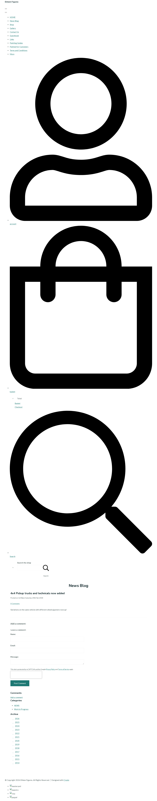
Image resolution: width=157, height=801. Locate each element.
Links (12, 39)
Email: (12, 645)
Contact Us (14, 32)
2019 (17, 744)
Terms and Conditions (18, 50)
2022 (17, 733)
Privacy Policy (50, 669)
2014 (17, 763)
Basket (17, 403)
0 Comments (15, 604)
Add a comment (16, 697)
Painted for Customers (19, 47)
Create (66, 780)
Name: (13, 634)
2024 (17, 726)
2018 (17, 748)
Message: (14, 657)
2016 (17, 755)
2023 (17, 730)
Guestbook (14, 36)
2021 (17, 737)
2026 (17, 718)
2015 (17, 759)
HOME (12, 17)
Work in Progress (21, 709)
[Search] (46, 567)
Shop (12, 24)
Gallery (13, 28)
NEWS (16, 705)
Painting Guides (16, 43)
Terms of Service (63, 669)
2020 (17, 741)
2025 (17, 722)
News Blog (14, 21)
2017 (17, 752)
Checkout (18, 407)
